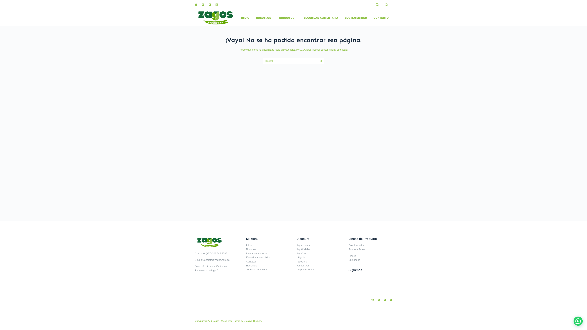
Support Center (305, 269)
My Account (303, 245)
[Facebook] (196, 5)
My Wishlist (303, 249)
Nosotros (263, 17)
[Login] (386, 4)
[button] (578, 321)
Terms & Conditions (256, 269)
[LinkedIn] (217, 5)
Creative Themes (252, 321)
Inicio (245, 17)
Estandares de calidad (258, 257)
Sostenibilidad (356, 17)
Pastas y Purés (357, 249)
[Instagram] (203, 5)
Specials (302, 261)
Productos (286, 17)
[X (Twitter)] (379, 300)
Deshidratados (356, 245)
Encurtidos (354, 260)
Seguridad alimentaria (321, 17)
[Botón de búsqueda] (321, 61)
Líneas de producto (256, 253)
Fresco (352, 256)
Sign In (301, 257)
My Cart (301, 253)
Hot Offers (251, 265)
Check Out (303, 265)
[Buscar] (377, 4)
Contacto (381, 17)
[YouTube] (210, 5)
